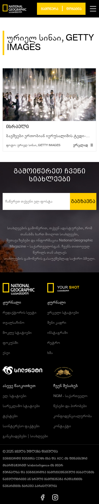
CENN (40, 459)
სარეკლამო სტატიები (21, 406)
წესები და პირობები (70, 406)
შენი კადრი (56, 322)
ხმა (50, 352)
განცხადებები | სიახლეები (25, 436)
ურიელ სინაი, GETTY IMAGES (38, 145)
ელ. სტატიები (14, 396)
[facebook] (42, 497)
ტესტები (10, 416)
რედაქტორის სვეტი (19, 312)
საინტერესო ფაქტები (21, 426)
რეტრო (53, 342)
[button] (93, 9)
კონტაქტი (62, 426)
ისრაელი (17, 126)
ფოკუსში (10, 342)
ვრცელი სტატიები (63, 312)
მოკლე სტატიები (17, 332)
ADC (60, 459)
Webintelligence (38, 465)
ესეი (6, 352)
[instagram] (55, 497)
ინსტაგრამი (57, 332)
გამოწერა (49, 9)
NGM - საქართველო (70, 396)
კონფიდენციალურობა (72, 416)
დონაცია (74, 9)
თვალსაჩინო (13, 322)
